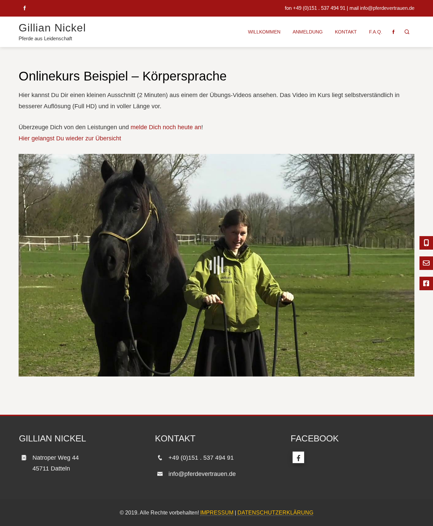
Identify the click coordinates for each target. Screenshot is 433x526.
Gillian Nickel (52, 28)
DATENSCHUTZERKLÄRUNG (275, 512)
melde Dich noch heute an (166, 127)
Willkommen (264, 32)
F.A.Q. (375, 32)
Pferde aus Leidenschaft (45, 38)
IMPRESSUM (216, 512)
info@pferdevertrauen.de (387, 8)
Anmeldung (308, 32)
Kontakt (346, 32)
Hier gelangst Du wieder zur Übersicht (70, 138)
